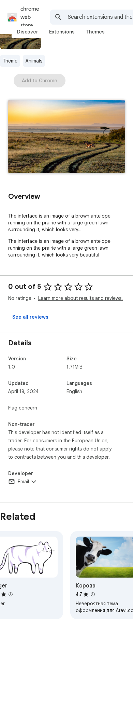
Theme (10, 61)
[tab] (28, 32)
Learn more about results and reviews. (80, 298)
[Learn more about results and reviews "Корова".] (93, 594)
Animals (34, 61)
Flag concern (22, 408)
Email (23, 482)
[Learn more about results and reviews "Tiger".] (10, 594)
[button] (66, 137)
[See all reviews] (30, 317)
